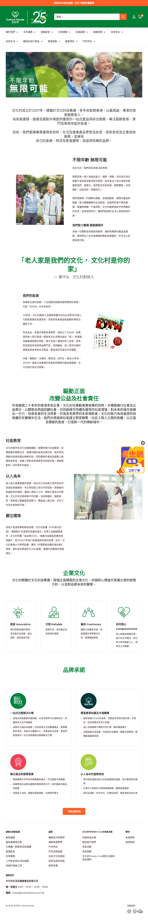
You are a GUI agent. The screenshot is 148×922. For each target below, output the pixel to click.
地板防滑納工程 (14, 865)
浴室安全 (115, 32)
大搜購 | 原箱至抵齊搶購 (18, 846)
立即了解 (134, 470)
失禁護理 (62, 32)
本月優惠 (28, 32)
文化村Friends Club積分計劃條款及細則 (98, 858)
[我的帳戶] (134, 16)
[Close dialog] (143, 443)
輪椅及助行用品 (31, 41)
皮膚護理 (80, 32)
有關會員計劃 (89, 837)
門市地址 (87, 41)
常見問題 (86, 851)
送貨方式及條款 (57, 856)
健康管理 (97, 32)
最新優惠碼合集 (14, 842)
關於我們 (10, 32)
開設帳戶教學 (89, 842)
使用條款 (130, 842)
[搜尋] (123, 17)
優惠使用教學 (55, 842)
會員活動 (86, 846)
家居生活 (10, 41)
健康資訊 (69, 41)
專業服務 (52, 41)
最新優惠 (10, 837)
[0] (140, 17)
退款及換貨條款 (57, 860)
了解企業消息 (74, 811)
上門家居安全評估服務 (17, 860)
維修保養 (53, 865)
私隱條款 (130, 837)
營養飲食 (45, 32)
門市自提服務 (55, 851)
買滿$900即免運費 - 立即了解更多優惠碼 (74, 3)
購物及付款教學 (57, 837)
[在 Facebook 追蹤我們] (129, 911)
